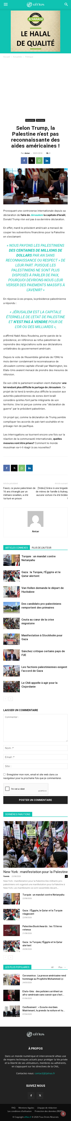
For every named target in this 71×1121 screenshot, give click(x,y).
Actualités (17, 56)
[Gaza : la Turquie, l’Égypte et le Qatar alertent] (11, 576)
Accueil (6, 56)
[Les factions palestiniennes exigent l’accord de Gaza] (11, 671)
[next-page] (11, 699)
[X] (31, 160)
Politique (29, 56)
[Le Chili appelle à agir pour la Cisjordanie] (11, 686)
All (52, 967)
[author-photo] (35, 526)
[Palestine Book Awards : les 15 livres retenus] (11, 930)
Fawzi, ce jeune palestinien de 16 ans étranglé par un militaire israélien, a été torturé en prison (19, 493)
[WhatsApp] (39, 160)
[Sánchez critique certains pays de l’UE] (11, 655)
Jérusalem (36, 215)
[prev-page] (5, 699)
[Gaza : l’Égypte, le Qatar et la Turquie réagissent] (11, 914)
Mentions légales (26, 1107)
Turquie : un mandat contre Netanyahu (43, 894)
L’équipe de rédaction (47, 1107)
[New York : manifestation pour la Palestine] (35, 844)
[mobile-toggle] (5, 4)
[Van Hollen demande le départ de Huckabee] (11, 591)
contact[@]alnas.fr (45, 1073)
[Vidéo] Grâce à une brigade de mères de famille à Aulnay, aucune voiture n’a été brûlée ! (52, 493)
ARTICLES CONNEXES (16, 547)
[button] (66, 4)
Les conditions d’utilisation (20, 1111)
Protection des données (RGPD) (49, 1111)
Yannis (6, 876)
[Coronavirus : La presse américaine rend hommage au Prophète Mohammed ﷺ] (11, 979)
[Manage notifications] (63, 1113)
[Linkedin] (47, 160)
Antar (27, 153)
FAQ (13, 1107)
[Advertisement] (35, 89)
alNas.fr (27, 1117)
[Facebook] (24, 160)
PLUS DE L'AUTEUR (41, 547)
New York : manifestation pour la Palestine (35, 872)
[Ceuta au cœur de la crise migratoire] (11, 623)
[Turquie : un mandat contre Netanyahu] (11, 560)
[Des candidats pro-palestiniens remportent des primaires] (11, 607)
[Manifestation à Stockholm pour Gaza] (11, 639)
